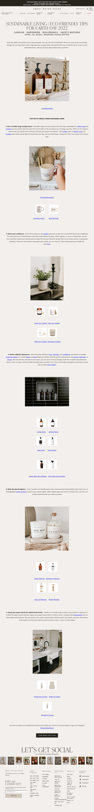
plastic (28, 357)
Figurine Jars (34, 793)
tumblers (9, 129)
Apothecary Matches (53, 579)
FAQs (68, 791)
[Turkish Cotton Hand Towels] (47, 673)
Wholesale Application (58, 776)
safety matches (70, 32)
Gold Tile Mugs (53, 218)
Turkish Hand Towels (40, 697)
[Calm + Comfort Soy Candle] (41, 336)
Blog (68, 802)
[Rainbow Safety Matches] (41, 592)
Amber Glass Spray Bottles (38, 476)
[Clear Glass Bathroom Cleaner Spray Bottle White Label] (52, 469)
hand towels (78, 615)
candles (19, 32)
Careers (69, 778)
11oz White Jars (33, 783)
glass (35, 357)
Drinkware (45, 776)
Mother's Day (78, 131)
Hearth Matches (54, 599)
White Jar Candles (40, 342)
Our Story (70, 774)
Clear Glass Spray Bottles (56, 476)
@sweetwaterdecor (46, 728)
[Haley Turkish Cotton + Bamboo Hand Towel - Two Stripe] (47, 710)
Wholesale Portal (58, 782)
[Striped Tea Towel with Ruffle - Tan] (52, 689)
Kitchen (44, 778)
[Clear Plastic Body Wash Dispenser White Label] (52, 445)
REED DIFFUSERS (34, 776)
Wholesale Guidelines (58, 786)
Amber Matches (39, 579)
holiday (65, 131)
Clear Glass (41, 450)
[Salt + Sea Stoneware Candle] (52, 336)
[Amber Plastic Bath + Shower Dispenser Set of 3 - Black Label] (47, 406)
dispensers (33, 32)
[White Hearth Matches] (53, 592)
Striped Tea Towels (47, 715)
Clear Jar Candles (54, 323)
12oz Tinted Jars (34, 786)
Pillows (44, 783)
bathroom (82, 357)
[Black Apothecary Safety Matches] (52, 571)
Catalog (57, 788)
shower (9, 359)
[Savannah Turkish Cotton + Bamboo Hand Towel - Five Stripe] (41, 689)
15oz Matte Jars (33, 790)
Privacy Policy (71, 786)
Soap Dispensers (45, 786)
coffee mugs (81, 126)
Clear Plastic (52, 450)
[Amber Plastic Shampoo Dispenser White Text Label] (52, 427)
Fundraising (58, 805)
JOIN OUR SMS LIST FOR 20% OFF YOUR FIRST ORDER (47, 2)
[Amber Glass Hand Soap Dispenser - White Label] (41, 427)
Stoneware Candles (54, 342)
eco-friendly (50, 32)
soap (50, 354)
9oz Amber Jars (34, 780)
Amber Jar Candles (40, 323)
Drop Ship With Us (59, 802)
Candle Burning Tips (34, 796)
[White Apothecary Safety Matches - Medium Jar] (47, 550)
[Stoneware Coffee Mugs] (40, 213)
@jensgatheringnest (47, 197)
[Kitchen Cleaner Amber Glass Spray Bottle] (41, 469)
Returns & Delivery (70, 794)
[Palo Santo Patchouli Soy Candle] (40, 315)
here (48, 244)
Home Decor (45, 781)
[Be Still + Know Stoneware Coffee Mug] (47, 190)
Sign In (57, 779)
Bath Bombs (45, 774)
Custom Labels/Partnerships (59, 799)
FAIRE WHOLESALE (57, 795)
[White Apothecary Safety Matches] (40, 571)
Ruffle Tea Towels (54, 697)
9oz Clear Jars (34, 778)
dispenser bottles (12, 357)
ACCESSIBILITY (71, 788)
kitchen (76, 357)
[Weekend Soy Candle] (53, 315)
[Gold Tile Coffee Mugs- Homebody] (54, 213)
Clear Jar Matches (40, 599)
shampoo (56, 354)
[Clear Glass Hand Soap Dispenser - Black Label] (40, 445)
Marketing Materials (58, 791)
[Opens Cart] (90, 8)
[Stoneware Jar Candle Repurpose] (47, 300)
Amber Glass (41, 432)
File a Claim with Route (71, 797)
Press (68, 776)
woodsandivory (48, 108)
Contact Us (70, 800)
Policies (69, 781)
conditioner (66, 354)
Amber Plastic (53, 432)
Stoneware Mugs (39, 218)
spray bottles (51, 365)
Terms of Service (70, 783)
